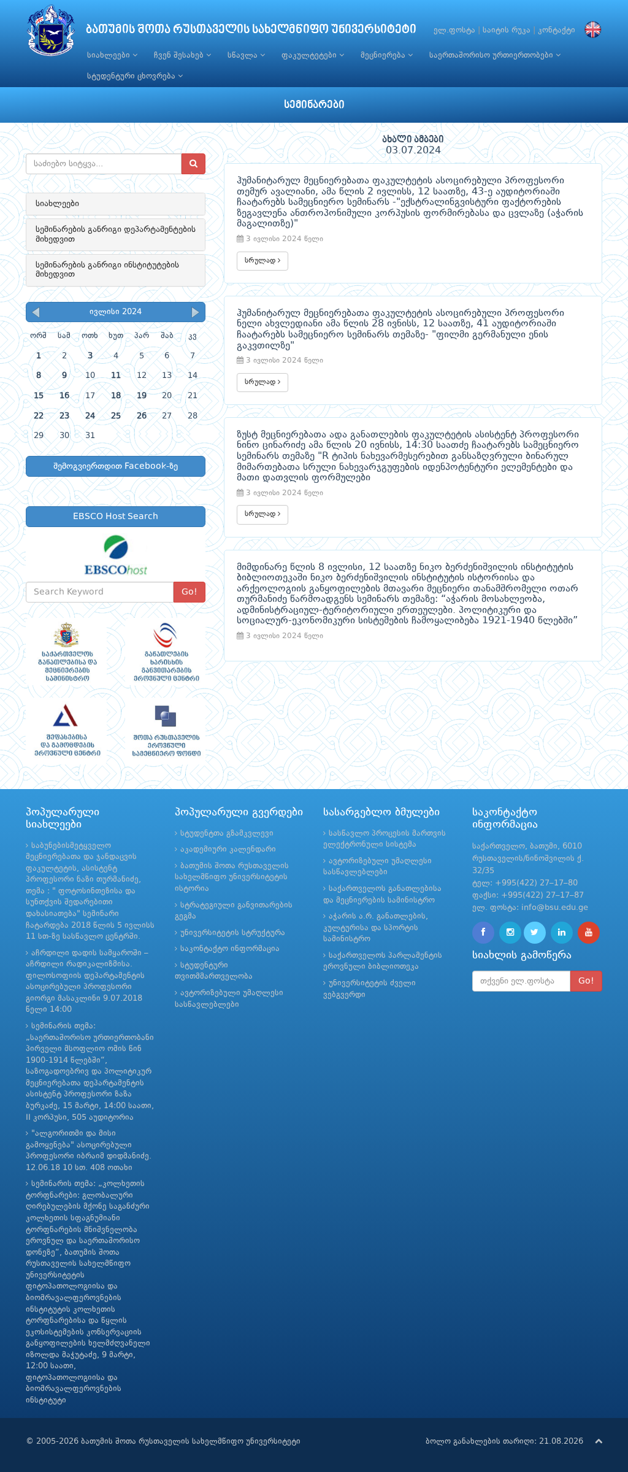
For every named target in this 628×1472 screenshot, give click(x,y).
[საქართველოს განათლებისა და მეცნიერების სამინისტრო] (66, 651)
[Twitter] (535, 933)
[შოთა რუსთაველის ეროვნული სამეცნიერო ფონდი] (165, 731)
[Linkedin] (562, 933)
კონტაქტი (556, 30)
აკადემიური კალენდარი (228, 850)
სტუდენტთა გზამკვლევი (227, 834)
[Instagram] (510, 933)
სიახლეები (109, 56)
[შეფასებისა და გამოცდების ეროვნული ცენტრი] (66, 731)
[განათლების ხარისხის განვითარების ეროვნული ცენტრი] (165, 651)
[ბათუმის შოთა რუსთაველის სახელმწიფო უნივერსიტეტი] (51, 33)
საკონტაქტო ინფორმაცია (230, 949)
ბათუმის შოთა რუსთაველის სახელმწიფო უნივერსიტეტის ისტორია (232, 877)
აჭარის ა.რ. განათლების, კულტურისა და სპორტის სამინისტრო (375, 927)
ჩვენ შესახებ (180, 56)
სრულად (261, 260)
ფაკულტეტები (310, 56)
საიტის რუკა (506, 30)
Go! (189, 592)
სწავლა (244, 56)
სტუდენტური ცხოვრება (132, 76)
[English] (590, 30)
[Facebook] (483, 933)
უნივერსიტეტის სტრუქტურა (232, 933)
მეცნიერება (384, 56)
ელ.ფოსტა (454, 30)
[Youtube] (589, 933)
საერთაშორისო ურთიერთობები (492, 56)
